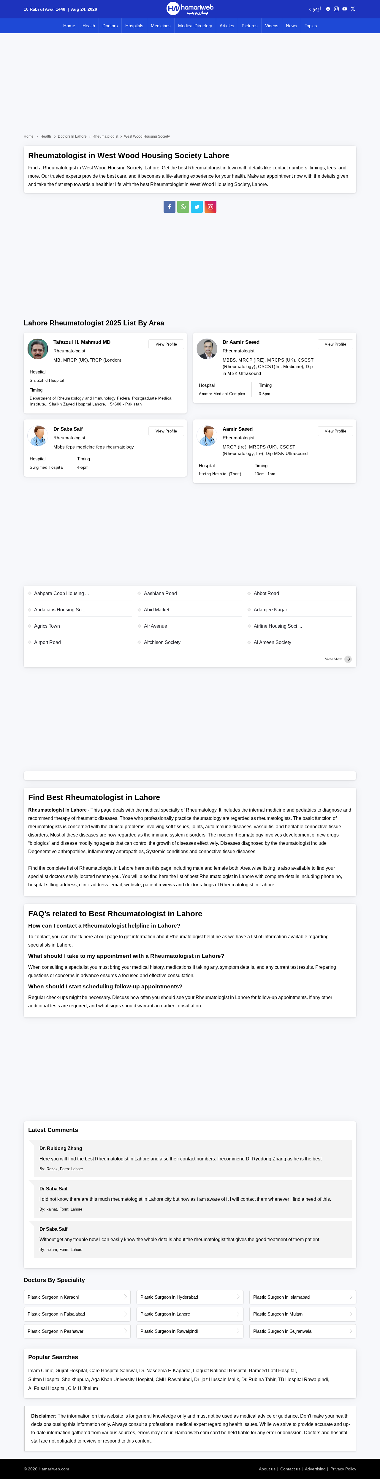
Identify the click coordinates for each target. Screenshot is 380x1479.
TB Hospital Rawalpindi (303, 1379)
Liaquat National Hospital (219, 1370)
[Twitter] (197, 207)
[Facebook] (169, 207)
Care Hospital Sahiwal (113, 1370)
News (291, 25)
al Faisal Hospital (47, 1388)
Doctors (110, 25)
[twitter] (353, 9)
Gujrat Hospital (71, 1370)
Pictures (250, 25)
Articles (227, 25)
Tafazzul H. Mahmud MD (81, 342)
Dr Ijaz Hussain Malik (216, 1379)
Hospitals (134, 25)
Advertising (315, 1469)
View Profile (166, 344)
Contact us (290, 1469)
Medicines (161, 25)
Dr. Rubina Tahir (258, 1379)
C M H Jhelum (83, 1388)
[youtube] (345, 9)
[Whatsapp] (183, 207)
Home (69, 25)
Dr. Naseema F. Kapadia (165, 1370)
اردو (316, 9)
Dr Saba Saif (68, 429)
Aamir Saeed (238, 429)
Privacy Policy (343, 1469)
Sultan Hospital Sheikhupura (58, 1379)
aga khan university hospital (122, 1379)
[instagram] (210, 207)
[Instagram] (336, 9)
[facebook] (328, 9)
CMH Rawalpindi (174, 1379)
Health (89, 25)
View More (334, 659)
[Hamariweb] (190, 9)
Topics (311, 25)
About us (267, 1469)
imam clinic (40, 1370)
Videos (271, 25)
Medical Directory (195, 25)
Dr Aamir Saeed (241, 342)
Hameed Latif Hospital (272, 1370)
